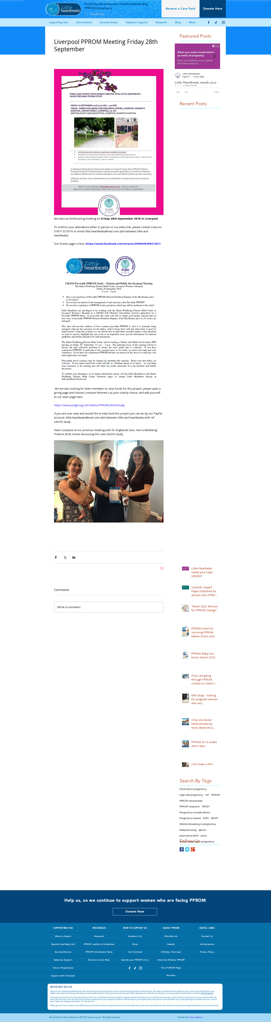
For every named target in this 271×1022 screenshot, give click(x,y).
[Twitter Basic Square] (187, 849)
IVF (207, 795)
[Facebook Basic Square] (182, 849)
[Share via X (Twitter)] (65, 557)
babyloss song (188, 830)
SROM (214, 818)
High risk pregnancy (191, 795)
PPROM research (190, 806)
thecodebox (195, 1017)
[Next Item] (214, 56)
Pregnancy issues (190, 818)
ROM (206, 818)
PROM (205, 806)
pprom (202, 830)
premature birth (189, 835)
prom (204, 835)
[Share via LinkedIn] (74, 557)
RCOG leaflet (207, 993)
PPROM (215, 795)
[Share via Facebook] (56, 557)
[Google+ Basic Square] (193, 849)
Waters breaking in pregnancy (198, 824)
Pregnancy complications (195, 812)
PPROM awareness (191, 801)
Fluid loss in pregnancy (193, 789)
